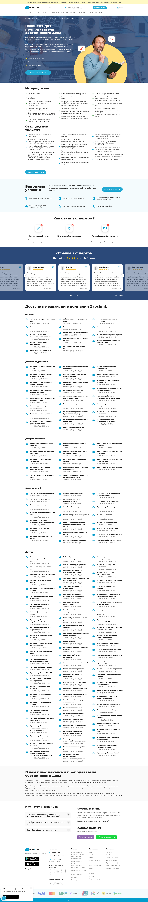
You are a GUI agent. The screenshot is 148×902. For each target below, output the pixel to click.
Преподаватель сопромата (73, 427)
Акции (91, 12)
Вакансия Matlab (69, 641)
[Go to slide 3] (73, 295)
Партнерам (92, 871)
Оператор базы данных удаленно (42, 574)
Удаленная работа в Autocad (108, 753)
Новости (91, 863)
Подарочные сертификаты (114, 863)
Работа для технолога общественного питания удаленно (106, 612)
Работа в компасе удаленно (74, 669)
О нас (90, 852)
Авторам (91, 873)
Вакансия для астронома (72, 708)
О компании (55, 12)
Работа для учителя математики (109, 534)
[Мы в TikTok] (61, 883)
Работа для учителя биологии (74, 540)
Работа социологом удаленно (108, 643)
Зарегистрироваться (38, 73)
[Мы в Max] (65, 871)
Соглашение (7, 893)
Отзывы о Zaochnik (94, 860)
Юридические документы (96, 879)
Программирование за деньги (108, 704)
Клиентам (52, 8)
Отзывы (72, 12)
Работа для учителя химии (107, 522)
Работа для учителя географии (109, 501)
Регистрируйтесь (38, 236)
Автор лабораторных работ (40, 350)
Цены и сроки (29, 12)
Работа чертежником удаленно (109, 649)
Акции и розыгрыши (95, 865)
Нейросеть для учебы (112, 868)
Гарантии (64, 12)
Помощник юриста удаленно (108, 723)
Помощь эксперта (76, 874)
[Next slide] (122, 275)
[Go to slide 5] (77, 295)
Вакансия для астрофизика (73, 713)
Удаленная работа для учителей (109, 540)
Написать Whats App (108, 837)
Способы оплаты (42, 12)
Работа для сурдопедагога (40, 499)
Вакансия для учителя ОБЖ (74, 390)
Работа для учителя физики (107, 528)
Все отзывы (119, 295)
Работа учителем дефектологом (42, 493)
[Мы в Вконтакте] (54, 871)
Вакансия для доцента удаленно (109, 580)
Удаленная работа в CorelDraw (41, 667)
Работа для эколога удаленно (74, 682)
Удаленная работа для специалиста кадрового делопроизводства (39, 728)
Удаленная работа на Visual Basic (42, 673)
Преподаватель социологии (107, 374)
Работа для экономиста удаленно (110, 669)
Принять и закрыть (11, 897)
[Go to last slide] (25, 275)
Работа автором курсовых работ (109, 335)
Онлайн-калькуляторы (112, 857)
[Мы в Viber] (58, 871)
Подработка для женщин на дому (110, 690)
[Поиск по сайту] (120, 12)
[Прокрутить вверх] (144, 895)
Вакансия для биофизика (73, 719)
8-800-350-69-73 (89, 828)
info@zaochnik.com (58, 856)
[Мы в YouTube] (58, 883)
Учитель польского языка (73, 493)
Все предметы (75, 880)
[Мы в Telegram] (50, 871)
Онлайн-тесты (110, 855)
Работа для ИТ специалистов (74, 725)
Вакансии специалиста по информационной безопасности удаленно (42, 559)
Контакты (98, 12)
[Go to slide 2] (71, 295)
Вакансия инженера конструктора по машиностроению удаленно (74, 757)
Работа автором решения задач (75, 333)
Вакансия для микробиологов (75, 694)
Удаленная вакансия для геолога (109, 655)
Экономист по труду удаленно (75, 565)
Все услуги (74, 877)
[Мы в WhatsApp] (61, 871)
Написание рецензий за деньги (109, 710)
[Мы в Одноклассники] (54, 883)
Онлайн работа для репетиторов (109, 467)
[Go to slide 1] (70, 295)
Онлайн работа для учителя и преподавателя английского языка (74, 525)
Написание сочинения (71, 327)
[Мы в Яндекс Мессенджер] (50, 874)
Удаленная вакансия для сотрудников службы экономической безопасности (41, 754)
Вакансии (91, 868)
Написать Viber (87, 837)
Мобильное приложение (113, 865)
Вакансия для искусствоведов (75, 688)
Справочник (82, 12)
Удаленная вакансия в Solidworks (76, 663)
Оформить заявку (99, 7)
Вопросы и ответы (111, 860)
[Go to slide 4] (75, 295)
